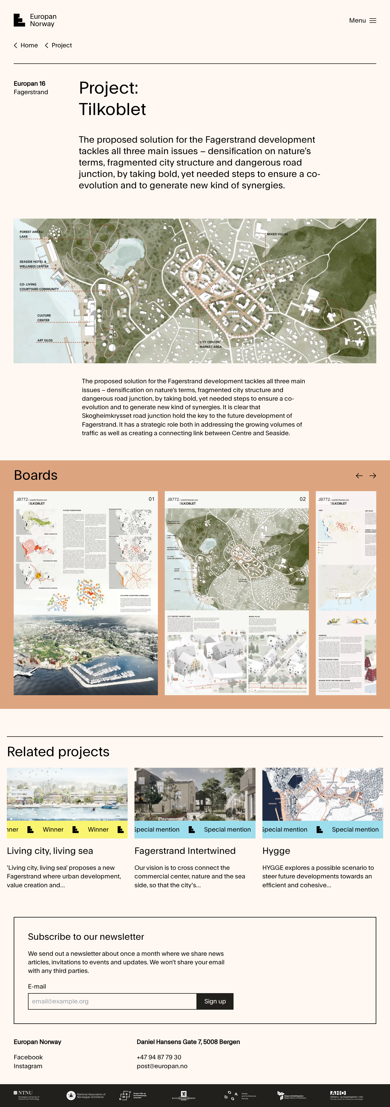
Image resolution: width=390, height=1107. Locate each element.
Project (62, 45)
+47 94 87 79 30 (159, 1057)
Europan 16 (29, 83)
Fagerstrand (31, 92)
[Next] (372, 475)
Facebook (28, 1057)
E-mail (37, 986)
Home (29, 45)
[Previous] (359, 475)
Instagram (28, 1066)
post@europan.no (162, 1066)
